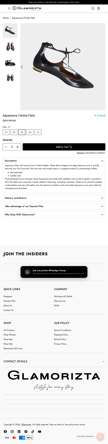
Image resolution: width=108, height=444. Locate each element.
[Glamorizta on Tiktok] (32, 432)
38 (14, 132)
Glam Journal (59, 300)
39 (22, 132)
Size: (6, 126)
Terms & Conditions (62, 330)
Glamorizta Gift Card (13, 348)
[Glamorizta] (26, 8)
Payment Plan (9, 300)
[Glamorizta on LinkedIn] (18, 432)
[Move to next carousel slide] (57, 239)
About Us (8, 305)
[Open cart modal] (98, 8)
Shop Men (8, 339)
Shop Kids (8, 343)
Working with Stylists (63, 296)
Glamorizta (26, 424)
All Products (9, 330)
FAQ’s (56, 305)
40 (30, 132)
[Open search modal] (93, 8)
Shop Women (10, 334)
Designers (8, 296)
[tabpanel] (64, 66)
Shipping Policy (61, 334)
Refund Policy (60, 339)
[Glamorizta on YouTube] (39, 432)
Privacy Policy (60, 343)
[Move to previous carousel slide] (51, 239)
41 (38, 132)
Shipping (80, 152)
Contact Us (8, 310)
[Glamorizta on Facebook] (5, 432)
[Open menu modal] (9, 8)
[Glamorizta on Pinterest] (25, 432)
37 (6, 132)
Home (6, 18)
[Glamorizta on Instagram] (12, 432)
